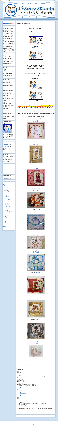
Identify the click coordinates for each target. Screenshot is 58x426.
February (6, 223)
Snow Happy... (7, 210)
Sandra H (20, 379)
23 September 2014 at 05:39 (22, 395)
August (6, 216)
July (5, 217)
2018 (5, 184)
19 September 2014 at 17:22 (22, 381)
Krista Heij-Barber (6, 147)
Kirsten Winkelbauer (6, 146)
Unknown (20, 407)
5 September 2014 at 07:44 (22, 377)
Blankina (20, 370)
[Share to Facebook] (29, 365)
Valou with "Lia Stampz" (8, 211)
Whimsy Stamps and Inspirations (8, 39)
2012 (5, 227)
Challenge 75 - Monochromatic (7, 214)
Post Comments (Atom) (38, 418)
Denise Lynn (5, 144)
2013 (5, 226)
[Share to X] (28, 365)
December (6, 190)
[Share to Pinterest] (30, 365)
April (5, 221)
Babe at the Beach (37, 121)
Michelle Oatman (38, 272)
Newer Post (19, 415)
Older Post (53, 415)
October (6, 192)
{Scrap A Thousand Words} (22, 393)
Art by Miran (5, 148)
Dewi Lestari (38, 188)
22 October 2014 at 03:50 (22, 405)
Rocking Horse (37, 233)
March (6, 222)
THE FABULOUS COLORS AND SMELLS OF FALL (8, 207)
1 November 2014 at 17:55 (22, 410)
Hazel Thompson (38, 209)
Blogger (33, 424)
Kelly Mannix (38, 250)
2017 (5, 185)
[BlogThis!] (27, 365)
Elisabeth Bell (5, 145)
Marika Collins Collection (37, 166)
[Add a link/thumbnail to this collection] (19, 360)
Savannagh (36, 274)
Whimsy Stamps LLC (5, 176)
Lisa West (38, 296)
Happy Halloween (7, 200)
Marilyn (37, 343)
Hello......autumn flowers (8, 197)
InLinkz (21, 363)
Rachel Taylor (36, 47)
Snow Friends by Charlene (7, 205)
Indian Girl (37, 144)
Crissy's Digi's (37, 120)
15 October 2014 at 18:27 (22, 400)
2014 (5, 189)
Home (36, 415)
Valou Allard (38, 340)
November (6, 191)
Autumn (37, 168)
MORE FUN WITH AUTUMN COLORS (8, 199)
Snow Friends (7, 203)
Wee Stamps (5, 150)
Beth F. (36, 63)
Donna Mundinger (36, 34)
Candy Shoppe (7, 196)
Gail (19, 375)
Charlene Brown (38, 319)
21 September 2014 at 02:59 (22, 387)
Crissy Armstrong (5, 142)
